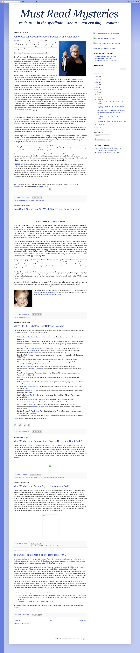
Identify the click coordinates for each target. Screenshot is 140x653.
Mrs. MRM (49, 477)
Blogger (83, 639)
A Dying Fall (29, 377)
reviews (27, 317)
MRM (40, 546)
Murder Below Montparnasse (35, 348)
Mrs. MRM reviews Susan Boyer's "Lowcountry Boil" (41, 486)
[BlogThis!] (35, 198)
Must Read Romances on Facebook (105, 61)
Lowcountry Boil (42, 490)
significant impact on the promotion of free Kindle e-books (32, 561)
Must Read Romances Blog (103, 58)
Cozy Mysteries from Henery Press (105, 150)
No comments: (26, 197)
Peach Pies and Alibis (33, 341)
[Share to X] (37, 198)
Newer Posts (18, 620)
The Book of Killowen (31, 390)
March (99, 100)
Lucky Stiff (31, 404)
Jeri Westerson (40, 200)
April (98, 97)
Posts (98, 136)
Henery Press (42, 477)
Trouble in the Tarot (37, 411)
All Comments (100, 139)
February (100, 124)
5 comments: (26, 314)
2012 (97, 127)
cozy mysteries (26, 477)
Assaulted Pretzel (33, 355)
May (98, 94)
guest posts (22, 200)
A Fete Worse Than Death (36, 344)
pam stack (21, 317)
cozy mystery (34, 477)
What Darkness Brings (31, 386)
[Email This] (33, 198)
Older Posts (83, 620)
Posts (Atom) (25, 624)
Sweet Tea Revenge (32, 359)
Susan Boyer (56, 546)
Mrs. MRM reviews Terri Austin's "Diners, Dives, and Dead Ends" (48, 441)
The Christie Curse (34, 337)
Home (50, 620)
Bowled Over (34, 382)
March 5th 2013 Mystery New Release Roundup (39, 326)
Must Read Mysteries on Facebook (105, 56)
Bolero (31, 402)
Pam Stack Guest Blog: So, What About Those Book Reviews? (47, 209)
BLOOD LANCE (19, 41)
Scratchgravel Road (32, 373)
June (98, 92)
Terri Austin (61, 477)
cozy (20, 477)
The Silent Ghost (35, 395)
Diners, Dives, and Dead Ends (73, 445)
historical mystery (30, 200)
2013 (97, 90)
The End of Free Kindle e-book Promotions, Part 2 (40, 554)
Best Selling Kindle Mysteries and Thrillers (107, 152)
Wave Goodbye (29, 366)
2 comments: (26, 431)
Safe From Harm (37, 368)
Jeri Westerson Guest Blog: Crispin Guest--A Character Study (46, 36)
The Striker (41, 362)
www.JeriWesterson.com (41, 186)
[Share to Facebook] (39, 198)
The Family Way (32, 350)
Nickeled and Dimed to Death (38, 406)
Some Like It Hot (31, 399)
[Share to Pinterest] (41, 198)
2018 (97, 77)
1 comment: (25, 474)
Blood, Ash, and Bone (33, 415)
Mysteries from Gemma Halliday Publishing (108, 148)
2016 (97, 82)
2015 (97, 84)
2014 (97, 87)
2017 (97, 79)
